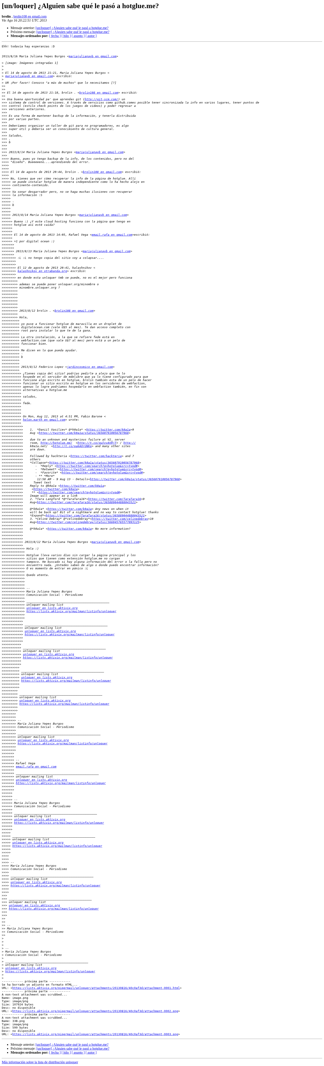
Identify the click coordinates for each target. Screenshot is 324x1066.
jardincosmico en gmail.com (90, 366)
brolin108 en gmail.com (30, 16)
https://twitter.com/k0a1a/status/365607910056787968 (84, 433)
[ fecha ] (55, 36)
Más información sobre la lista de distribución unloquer (40, 1062)
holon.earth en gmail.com (44, 419)
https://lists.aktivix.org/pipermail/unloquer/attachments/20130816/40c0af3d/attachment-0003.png (95, 1034)
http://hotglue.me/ (56, 442)
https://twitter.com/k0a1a (108, 429)
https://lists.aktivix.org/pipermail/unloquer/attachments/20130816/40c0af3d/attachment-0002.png (95, 1011)
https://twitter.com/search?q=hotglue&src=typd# (97, 466)
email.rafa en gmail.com (112, 234)
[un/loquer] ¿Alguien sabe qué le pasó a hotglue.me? (71, 28)
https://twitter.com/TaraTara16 (114, 499)
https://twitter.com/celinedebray (120, 518)
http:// (129, 442)
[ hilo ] (66, 36)
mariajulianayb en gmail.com (92, 56)
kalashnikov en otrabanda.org (42, 271)
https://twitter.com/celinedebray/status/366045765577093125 (88, 522)
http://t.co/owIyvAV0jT (97, 442)
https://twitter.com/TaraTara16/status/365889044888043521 (86, 502)
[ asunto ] (78, 36)
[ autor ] (91, 36)
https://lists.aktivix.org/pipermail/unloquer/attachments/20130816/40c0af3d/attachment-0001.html (96, 988)
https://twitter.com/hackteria (96, 456)
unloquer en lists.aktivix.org (52, 608)
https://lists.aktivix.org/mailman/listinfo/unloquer (71, 611)
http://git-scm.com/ (101, 99)
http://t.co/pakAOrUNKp (72, 446)
